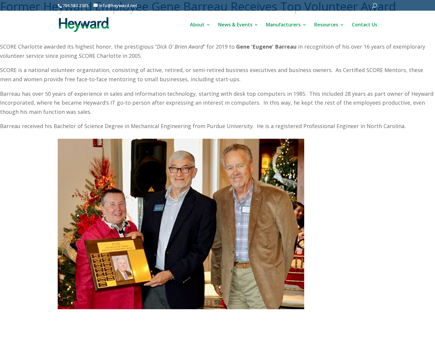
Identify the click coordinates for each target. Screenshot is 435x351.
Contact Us (364, 25)
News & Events (235, 25)
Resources (326, 25)
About (197, 25)
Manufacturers (283, 25)
